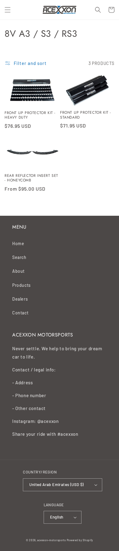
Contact (20, 312)
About (18, 271)
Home (18, 243)
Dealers (20, 299)
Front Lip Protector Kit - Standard (85, 115)
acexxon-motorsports (51, 540)
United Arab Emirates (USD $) (56, 484)
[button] (7, 10)
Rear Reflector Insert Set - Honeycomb (31, 178)
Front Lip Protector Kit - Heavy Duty (30, 115)
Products (21, 285)
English (56, 517)
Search (19, 257)
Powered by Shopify (80, 540)
